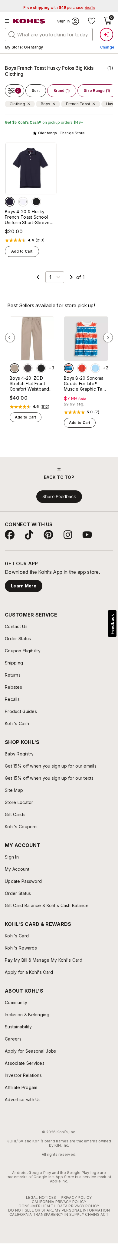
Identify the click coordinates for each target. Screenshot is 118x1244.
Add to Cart (22, 251)
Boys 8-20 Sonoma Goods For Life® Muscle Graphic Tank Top (85, 383)
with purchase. (59, 7)
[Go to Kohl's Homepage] (29, 21)
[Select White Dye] (69, 368)
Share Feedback (59, 496)
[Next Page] (71, 277)
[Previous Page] (38, 277)
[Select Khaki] (14, 368)
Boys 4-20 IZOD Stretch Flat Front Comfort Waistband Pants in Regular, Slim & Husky (32, 383)
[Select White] (23, 202)
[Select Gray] (28, 368)
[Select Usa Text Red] (82, 368)
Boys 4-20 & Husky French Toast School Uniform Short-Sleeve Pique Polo (27, 217)
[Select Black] (36, 202)
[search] (12, 34)
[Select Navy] (10, 202)
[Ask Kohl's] (106, 34)
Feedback (112, 624)
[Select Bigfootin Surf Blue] (95, 368)
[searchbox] (49, 34)
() (40, 240)
